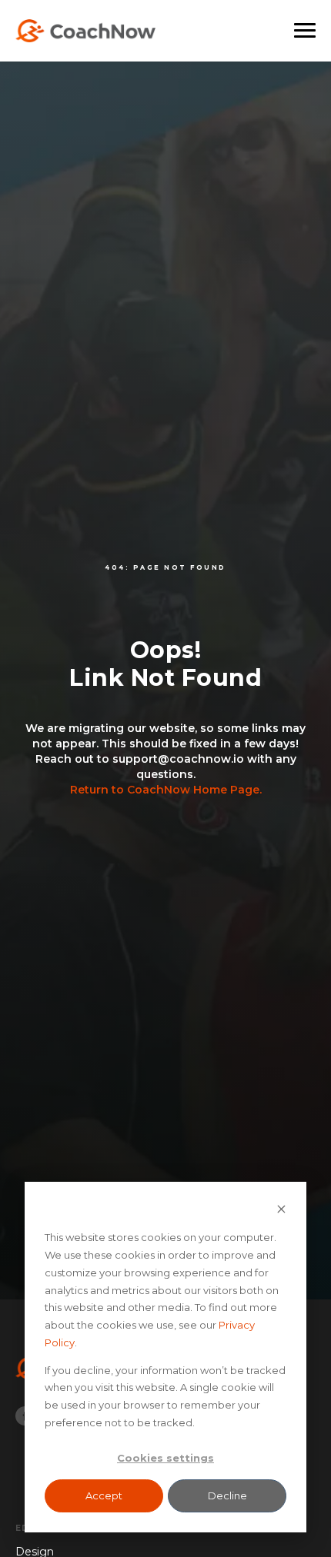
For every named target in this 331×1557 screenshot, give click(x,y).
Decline (227, 1495)
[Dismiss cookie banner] (281, 1210)
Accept (103, 1495)
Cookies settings (165, 1458)
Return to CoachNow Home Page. (166, 790)
